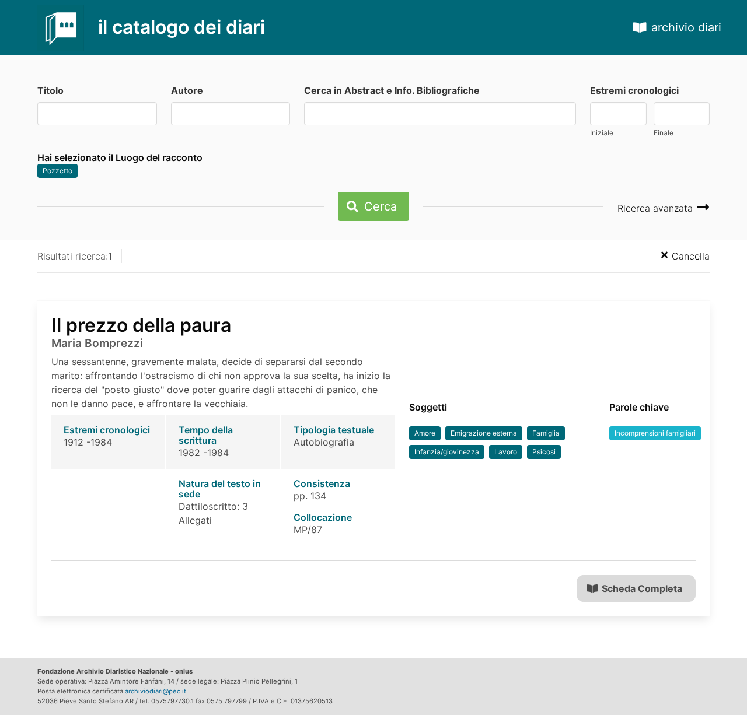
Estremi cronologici (634, 90)
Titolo (50, 90)
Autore (187, 90)
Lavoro (505, 451)
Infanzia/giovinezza (446, 451)
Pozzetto (57, 170)
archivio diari (686, 27)
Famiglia (546, 433)
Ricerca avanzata (656, 208)
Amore (424, 433)
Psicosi (544, 451)
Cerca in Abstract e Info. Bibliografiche (392, 90)
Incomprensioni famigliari (655, 433)
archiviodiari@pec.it (155, 691)
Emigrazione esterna (484, 433)
